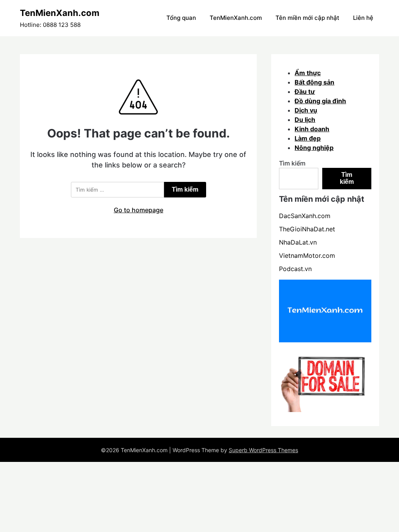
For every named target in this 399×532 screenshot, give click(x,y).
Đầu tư (305, 91)
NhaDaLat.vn (298, 242)
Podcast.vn (295, 269)
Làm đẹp (308, 138)
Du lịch (305, 119)
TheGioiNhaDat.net (307, 229)
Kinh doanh (312, 129)
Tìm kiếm (292, 163)
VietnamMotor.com (307, 255)
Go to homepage (138, 210)
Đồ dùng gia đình (320, 101)
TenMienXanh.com (59, 13)
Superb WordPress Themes (263, 450)
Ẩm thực (308, 73)
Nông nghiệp (314, 147)
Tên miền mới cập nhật (307, 17)
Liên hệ (363, 17)
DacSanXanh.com (304, 216)
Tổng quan (181, 17)
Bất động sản (314, 82)
